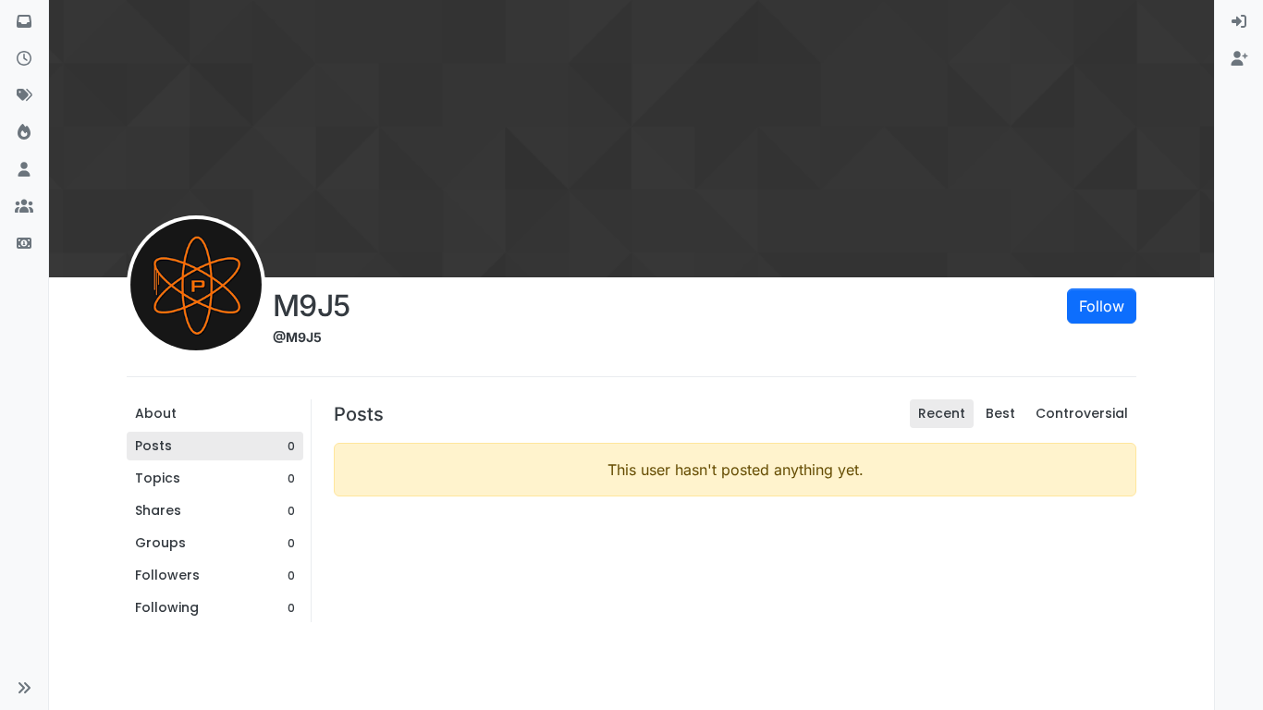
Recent (941, 413)
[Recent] (24, 59)
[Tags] (24, 96)
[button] (24, 688)
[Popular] (24, 133)
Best (1000, 413)
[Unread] (24, 22)
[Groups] (24, 207)
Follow (1101, 306)
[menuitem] (1239, 22)
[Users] (24, 170)
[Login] (1239, 22)
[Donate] (24, 244)
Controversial (1082, 413)
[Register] (1239, 59)
